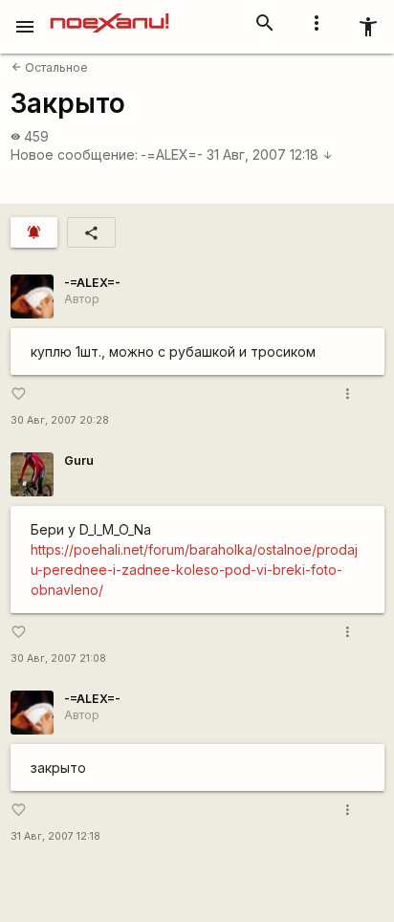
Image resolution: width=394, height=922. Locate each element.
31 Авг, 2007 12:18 (270, 154)
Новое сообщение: (74, 154)
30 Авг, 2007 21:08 (58, 658)
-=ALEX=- (172, 154)
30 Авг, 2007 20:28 (60, 420)
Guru (79, 460)
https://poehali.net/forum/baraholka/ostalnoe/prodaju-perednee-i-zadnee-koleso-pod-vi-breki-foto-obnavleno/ (194, 569)
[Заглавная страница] (109, 13)
